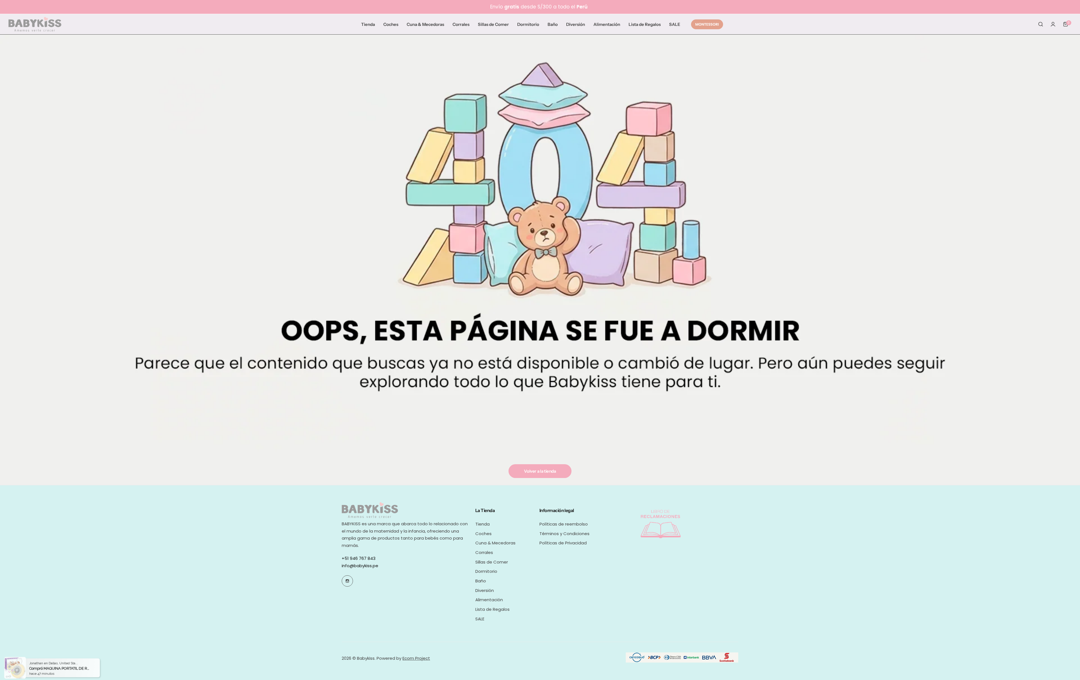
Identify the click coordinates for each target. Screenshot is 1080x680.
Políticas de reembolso (563, 524)
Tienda (482, 524)
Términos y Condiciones (564, 534)
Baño (480, 581)
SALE (479, 619)
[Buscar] (1040, 24)
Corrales (484, 552)
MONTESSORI (707, 24)
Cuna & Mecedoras (495, 543)
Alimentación (489, 600)
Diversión (484, 590)
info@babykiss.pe (360, 566)
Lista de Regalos (492, 609)
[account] (1053, 24)
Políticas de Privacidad (563, 543)
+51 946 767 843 (358, 558)
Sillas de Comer (491, 562)
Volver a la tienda (540, 471)
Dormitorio (486, 571)
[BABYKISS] (34, 24)
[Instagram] (347, 581)
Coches (483, 534)
